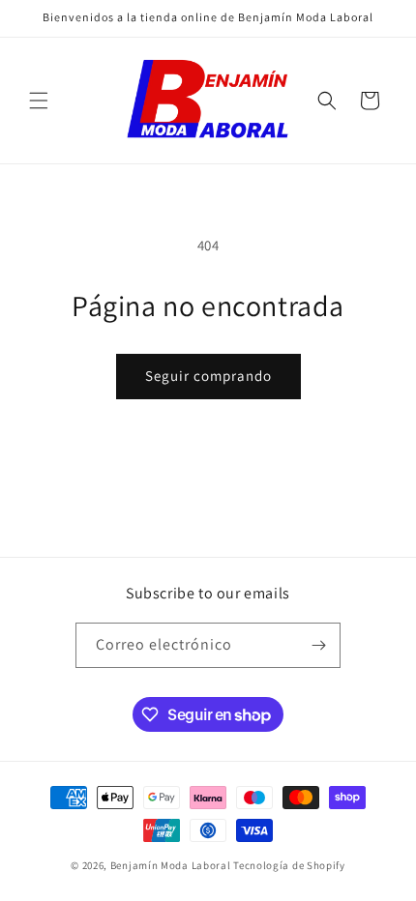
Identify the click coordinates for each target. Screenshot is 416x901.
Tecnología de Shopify (289, 865)
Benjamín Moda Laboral (170, 865)
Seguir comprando (208, 375)
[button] (38, 100)
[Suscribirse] (318, 645)
